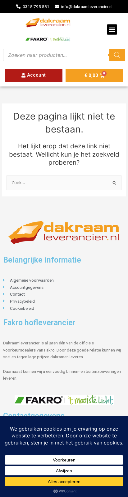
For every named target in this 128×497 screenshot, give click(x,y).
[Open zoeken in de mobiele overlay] (64, 55)
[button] (112, 29)
